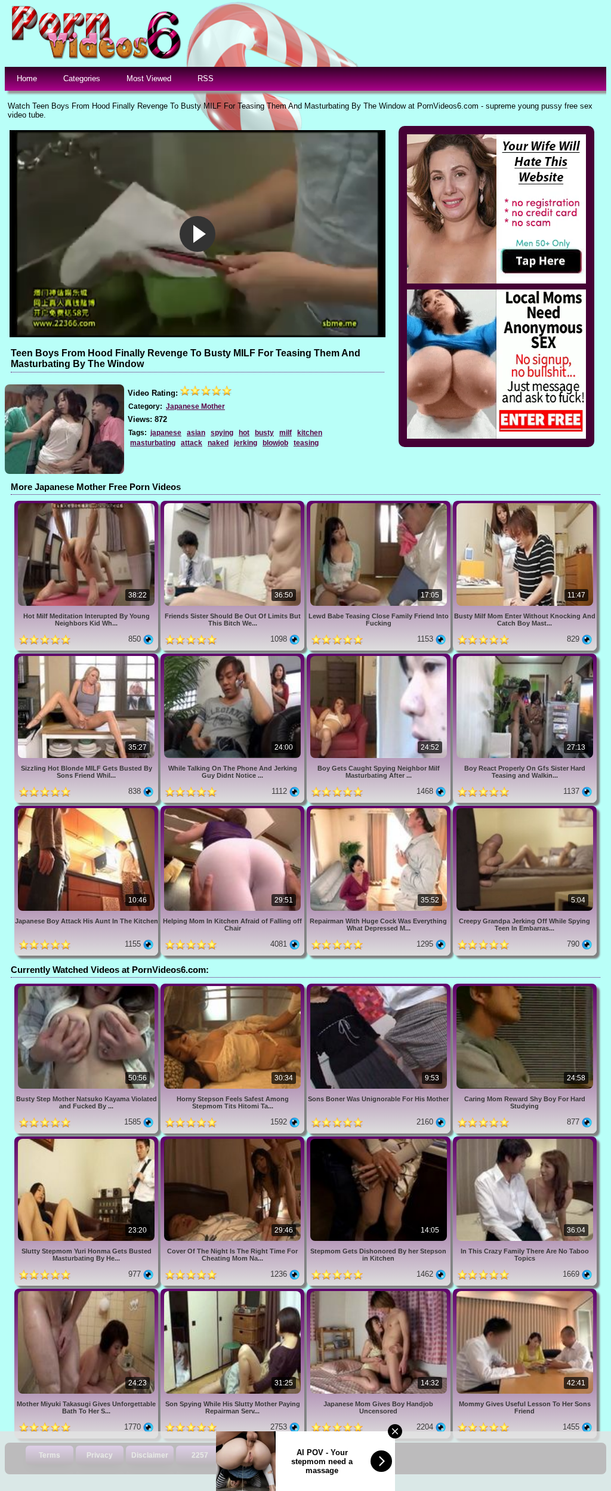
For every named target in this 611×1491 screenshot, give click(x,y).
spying (222, 433)
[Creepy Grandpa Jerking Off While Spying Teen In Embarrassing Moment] (525, 810)
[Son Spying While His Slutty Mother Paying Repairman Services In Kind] (234, 1293)
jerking (245, 443)
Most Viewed (148, 78)
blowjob (275, 443)
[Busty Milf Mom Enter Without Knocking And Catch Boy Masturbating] (525, 505)
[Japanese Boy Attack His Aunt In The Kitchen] (87, 810)
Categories (81, 78)
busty (264, 433)
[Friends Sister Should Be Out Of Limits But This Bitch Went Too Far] (234, 505)
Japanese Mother (195, 406)
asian (196, 433)
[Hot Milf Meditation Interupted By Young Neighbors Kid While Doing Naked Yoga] (87, 505)
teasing (306, 443)
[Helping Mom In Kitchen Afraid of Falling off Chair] (234, 810)
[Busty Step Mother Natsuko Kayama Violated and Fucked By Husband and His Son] (87, 988)
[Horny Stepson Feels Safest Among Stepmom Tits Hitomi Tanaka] (234, 988)
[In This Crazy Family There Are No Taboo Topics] (525, 1140)
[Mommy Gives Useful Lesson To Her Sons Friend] (525, 1293)
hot (244, 433)
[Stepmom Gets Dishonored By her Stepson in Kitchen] (380, 1140)
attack (191, 443)
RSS (206, 78)
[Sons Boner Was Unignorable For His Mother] (380, 988)
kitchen (309, 433)
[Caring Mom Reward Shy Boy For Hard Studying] (525, 988)
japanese (165, 433)
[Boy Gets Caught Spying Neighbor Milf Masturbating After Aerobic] (380, 658)
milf (285, 433)
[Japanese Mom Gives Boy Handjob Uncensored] (380, 1293)
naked (218, 443)
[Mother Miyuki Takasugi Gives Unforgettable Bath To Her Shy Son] (87, 1293)
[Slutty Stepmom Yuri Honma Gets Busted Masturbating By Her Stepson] (87, 1140)
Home (27, 78)
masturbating (152, 443)
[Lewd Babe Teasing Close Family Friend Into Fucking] (380, 505)
